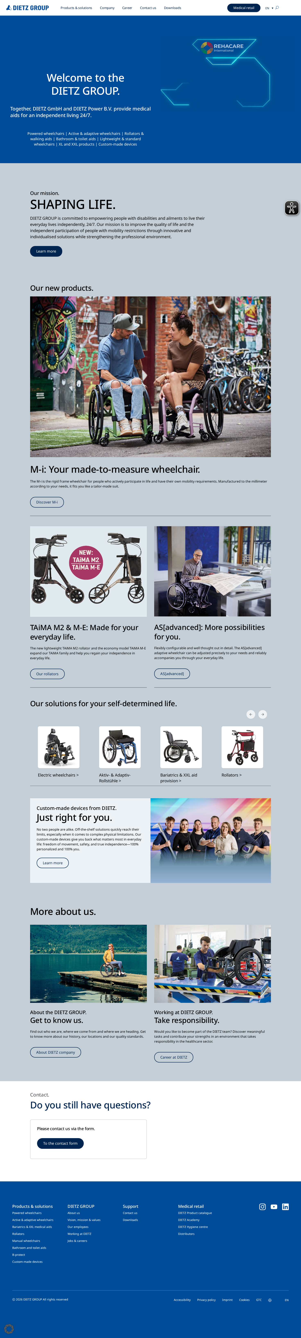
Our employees (78, 1227)
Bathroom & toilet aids (76, 138)
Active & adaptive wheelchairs (94, 133)
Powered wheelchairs (45, 133)
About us (74, 1213)
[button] (9, 1329)
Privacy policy (206, 1300)
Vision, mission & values (84, 1220)
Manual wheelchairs (26, 1241)
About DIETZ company (55, 1052)
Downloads (172, 8)
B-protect (18, 1255)
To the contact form (60, 1143)
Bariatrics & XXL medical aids (32, 1227)
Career (127, 8)
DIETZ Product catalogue (195, 1213)
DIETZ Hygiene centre (193, 1227)
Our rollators (47, 673)
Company (107, 8)
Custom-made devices (117, 144)
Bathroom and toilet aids (29, 1248)
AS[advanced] (172, 673)
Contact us (148, 8)
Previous (248, 712)
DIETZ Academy (188, 1220)
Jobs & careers (77, 1241)
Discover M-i (47, 502)
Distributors (186, 1234)
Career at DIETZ (173, 1057)
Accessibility (182, 1300)
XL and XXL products (76, 144)
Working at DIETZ (79, 1234)
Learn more (46, 251)
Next (260, 712)
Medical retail (243, 8)
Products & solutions (76, 8)
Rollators (132, 133)
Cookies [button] (244, 1300)
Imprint (227, 1300)
